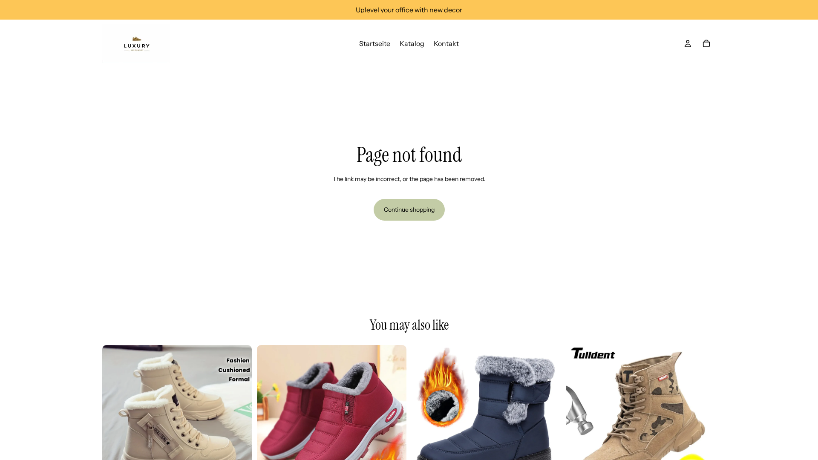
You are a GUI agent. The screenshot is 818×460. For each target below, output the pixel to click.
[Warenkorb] (706, 43)
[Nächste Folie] (239, 419)
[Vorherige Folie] (115, 419)
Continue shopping (409, 209)
